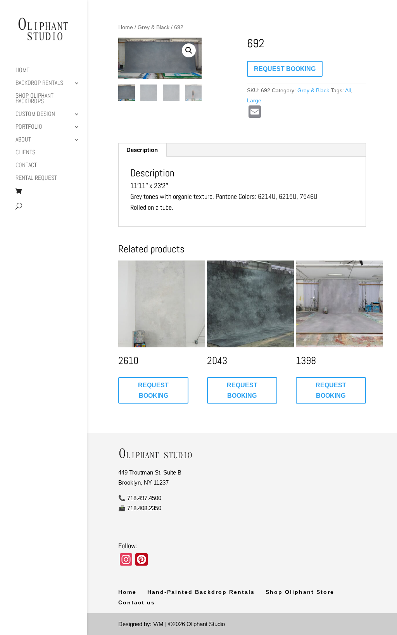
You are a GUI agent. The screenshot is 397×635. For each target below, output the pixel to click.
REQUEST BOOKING (285, 69)
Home (22, 70)
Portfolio (29, 127)
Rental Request (36, 178)
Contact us (136, 602)
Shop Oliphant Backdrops (35, 99)
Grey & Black (153, 27)
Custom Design (35, 114)
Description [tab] (142, 150)
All (348, 90)
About (23, 140)
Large (254, 100)
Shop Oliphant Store (300, 592)
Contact (26, 165)
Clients (25, 153)
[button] (189, 50)
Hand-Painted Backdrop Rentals (201, 592)
